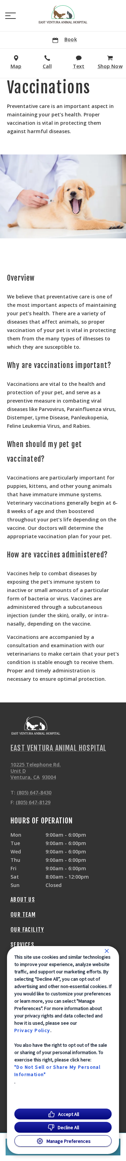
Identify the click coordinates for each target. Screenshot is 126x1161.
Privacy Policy (32, 1030)
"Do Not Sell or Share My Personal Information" (57, 1070)
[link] (63, 14)
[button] (10, 16)
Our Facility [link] (27, 929)
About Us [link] (22, 899)
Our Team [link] (23, 914)
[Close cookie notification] (107, 951)
